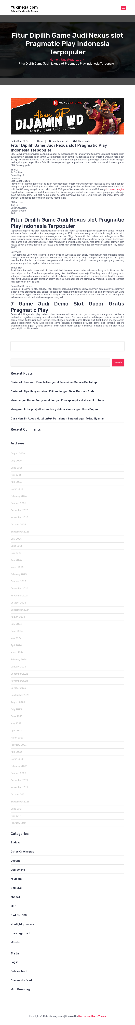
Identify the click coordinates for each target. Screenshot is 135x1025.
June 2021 (16, 808)
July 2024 (16, 624)
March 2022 (17, 759)
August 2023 (18, 702)
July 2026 (16, 460)
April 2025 (16, 560)
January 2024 (18, 666)
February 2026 (19, 496)
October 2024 (18, 602)
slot (13, 906)
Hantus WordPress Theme (92, 1016)
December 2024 (19, 588)
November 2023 (19, 681)
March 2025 (17, 567)
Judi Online (18, 869)
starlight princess (22, 924)
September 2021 (20, 801)
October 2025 (18, 524)
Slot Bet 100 (19, 915)
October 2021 (18, 794)
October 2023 (18, 688)
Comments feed (21, 980)
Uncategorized (71, 59)
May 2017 (16, 816)
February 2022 (19, 766)
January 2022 (18, 773)
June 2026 (17, 467)
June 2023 (17, 716)
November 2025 (19, 517)
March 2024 (17, 652)
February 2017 (18, 823)
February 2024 (19, 659)
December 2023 (19, 673)
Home (54, 59)
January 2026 (18, 503)
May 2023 (16, 723)
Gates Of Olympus (22, 851)
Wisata (15, 942)
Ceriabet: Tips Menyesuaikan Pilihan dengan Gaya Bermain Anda (52, 391)
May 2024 (16, 638)
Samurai (16, 888)
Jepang (16, 860)
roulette (16, 878)
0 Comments (83, 141)
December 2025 (19, 510)
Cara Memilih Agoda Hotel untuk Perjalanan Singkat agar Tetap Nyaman (58, 418)
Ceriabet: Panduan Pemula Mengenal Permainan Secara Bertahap (54, 382)
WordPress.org (20, 989)
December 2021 (19, 780)
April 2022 (16, 752)
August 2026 (18, 453)
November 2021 (19, 787)
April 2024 (16, 645)
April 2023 (16, 730)
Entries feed (19, 971)
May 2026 (16, 475)
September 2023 (20, 695)
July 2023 (16, 709)
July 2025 (16, 538)
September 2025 (20, 531)
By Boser (38, 141)
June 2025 (17, 546)
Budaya (16, 842)
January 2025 (18, 581)
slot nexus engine (114, 189)
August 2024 (18, 617)
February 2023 (19, 744)
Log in (14, 962)
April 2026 (16, 482)
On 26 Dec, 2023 (19, 141)
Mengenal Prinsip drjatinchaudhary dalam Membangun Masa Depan (54, 409)
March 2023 (17, 737)
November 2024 (19, 595)
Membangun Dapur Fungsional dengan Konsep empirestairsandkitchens (58, 400)
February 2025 (19, 574)
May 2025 (16, 553)
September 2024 (20, 609)
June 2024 (17, 631)
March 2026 (17, 489)
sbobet (15, 897)
